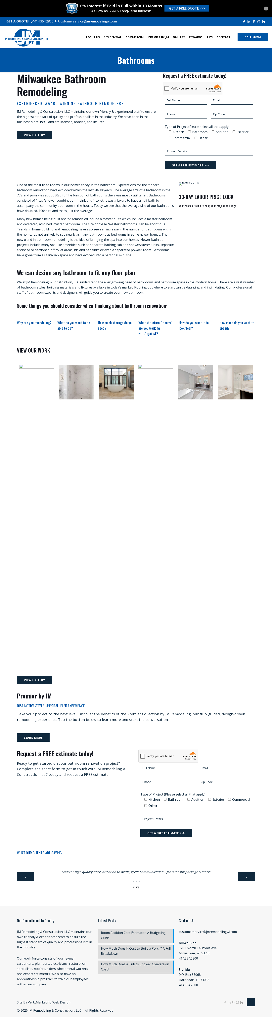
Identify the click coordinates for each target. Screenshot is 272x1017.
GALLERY (179, 37)
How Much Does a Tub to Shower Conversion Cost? (135, 966)
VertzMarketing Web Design (49, 1002)
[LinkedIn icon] (248, 21)
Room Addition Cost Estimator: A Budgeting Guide (133, 935)
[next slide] (246, 876)
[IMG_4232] (235, 382)
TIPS (209, 37)
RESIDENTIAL (113, 37)
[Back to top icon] (251, 1002)
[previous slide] (25, 876)
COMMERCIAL (135, 37)
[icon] (263, 21)
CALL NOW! (253, 37)
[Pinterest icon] (253, 21)
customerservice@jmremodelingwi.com (88, 21)
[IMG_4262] (36, 382)
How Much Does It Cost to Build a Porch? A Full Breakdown (136, 951)
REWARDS (196, 37)
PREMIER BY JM (158, 37)
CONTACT (224, 37)
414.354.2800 (43, 21)
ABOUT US (92, 37)
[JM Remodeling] (26, 37)
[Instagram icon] (258, 21)
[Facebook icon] (243, 21)
